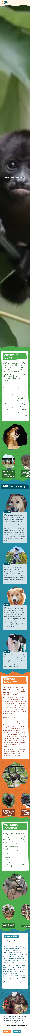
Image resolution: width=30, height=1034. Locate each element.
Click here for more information (15, 1026)
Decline (17, 1031)
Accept (7, 1031)
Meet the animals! (15, 177)
